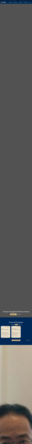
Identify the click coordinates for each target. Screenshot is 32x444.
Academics (10, 2)
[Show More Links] (30, 2)
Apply (19, 0)
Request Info (23, 0)
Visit (21, 0)
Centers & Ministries (14, 0)
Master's (16, 324)
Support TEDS (27, 0)
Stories (8, 0)
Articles (2, 0)
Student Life (26, 2)
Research (20, 324)
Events (10, 0)
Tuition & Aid (20, 2)
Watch (6, 0)
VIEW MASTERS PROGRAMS (16, 340)
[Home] (3, 2)
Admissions (15, 2)
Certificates (12, 324)
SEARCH (30, 0)
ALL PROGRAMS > (28, 340)
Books (4, 0)
